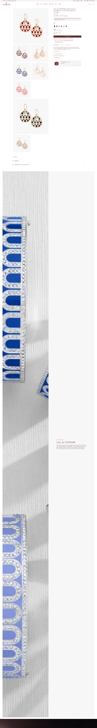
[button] (38, 4)
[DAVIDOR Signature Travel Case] (57, 63)
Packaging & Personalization (21, 164)
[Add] (80, 65)
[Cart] (94, 4)
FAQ (15, 157)
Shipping (16, 160)
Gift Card (81, 0)
